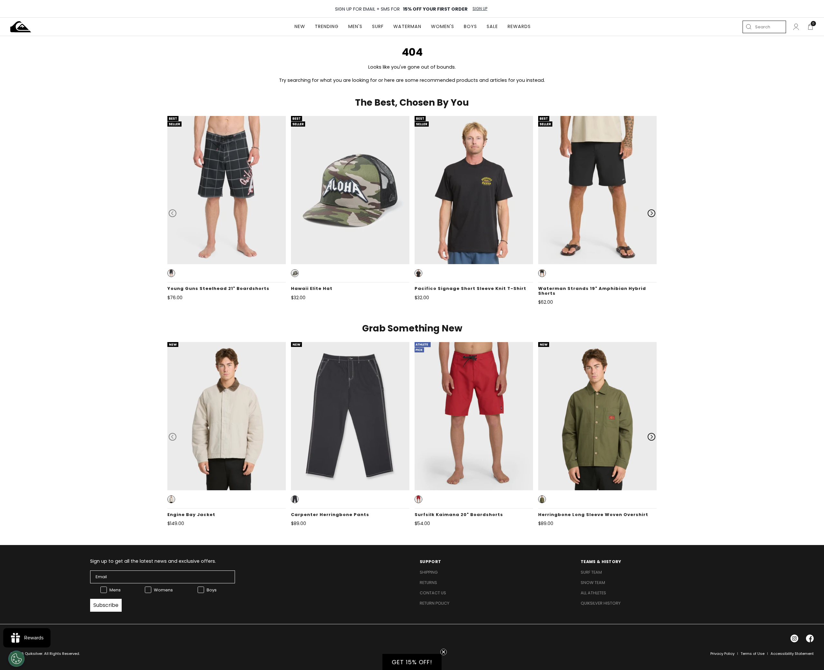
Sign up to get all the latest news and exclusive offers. (153, 561)
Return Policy (434, 603)
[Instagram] (794, 638)
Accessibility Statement (792, 653)
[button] (171, 273)
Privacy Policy (722, 653)
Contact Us (433, 593)
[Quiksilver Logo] (20, 26)
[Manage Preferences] (16, 659)
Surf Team (591, 572)
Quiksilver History (601, 603)
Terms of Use (752, 653)
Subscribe (105, 605)
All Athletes (593, 593)
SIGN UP (480, 8)
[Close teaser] (443, 652)
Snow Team (593, 582)
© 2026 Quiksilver (26, 653)
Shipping (429, 572)
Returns (428, 582)
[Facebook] (810, 638)
